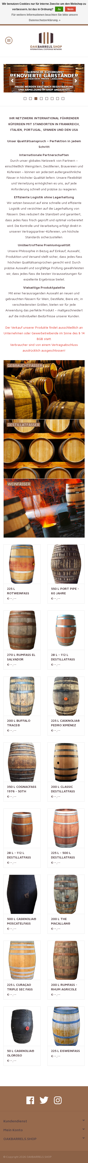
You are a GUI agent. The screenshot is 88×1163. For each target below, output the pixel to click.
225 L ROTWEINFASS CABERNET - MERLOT (18, 591)
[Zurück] (12, 80)
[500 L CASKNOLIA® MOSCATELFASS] (22, 894)
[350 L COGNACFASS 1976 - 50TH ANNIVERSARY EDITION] (22, 762)
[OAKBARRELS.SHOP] (53, 40)
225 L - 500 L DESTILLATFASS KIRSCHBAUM (63, 855)
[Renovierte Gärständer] (44, 78)
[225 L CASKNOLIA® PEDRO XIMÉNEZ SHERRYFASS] (66, 696)
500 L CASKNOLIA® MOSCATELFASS (21, 921)
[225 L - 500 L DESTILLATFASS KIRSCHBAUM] (66, 828)
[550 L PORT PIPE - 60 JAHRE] (66, 564)
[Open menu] (9, 40)
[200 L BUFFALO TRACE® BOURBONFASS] (22, 696)
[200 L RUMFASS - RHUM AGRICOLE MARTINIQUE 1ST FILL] (66, 960)
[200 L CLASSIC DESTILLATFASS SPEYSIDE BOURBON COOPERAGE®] (66, 762)
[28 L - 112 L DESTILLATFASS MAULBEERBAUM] (22, 828)
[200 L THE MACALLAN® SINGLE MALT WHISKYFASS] (66, 894)
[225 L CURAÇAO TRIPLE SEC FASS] (22, 960)
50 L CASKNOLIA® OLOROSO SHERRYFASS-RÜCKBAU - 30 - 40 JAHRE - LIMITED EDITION (21, 1053)
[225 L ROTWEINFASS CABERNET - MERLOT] (22, 564)
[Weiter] (76, 80)
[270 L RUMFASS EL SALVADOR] (22, 630)
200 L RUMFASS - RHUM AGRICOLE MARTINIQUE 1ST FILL (64, 987)
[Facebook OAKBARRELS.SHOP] (30, 1100)
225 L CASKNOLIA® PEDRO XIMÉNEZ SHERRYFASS (65, 723)
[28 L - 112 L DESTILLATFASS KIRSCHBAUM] (66, 630)
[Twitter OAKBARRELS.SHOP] (44, 1100)
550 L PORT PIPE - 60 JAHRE (65, 591)
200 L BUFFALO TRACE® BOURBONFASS (18, 723)
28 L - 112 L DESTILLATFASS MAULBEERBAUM (20, 855)
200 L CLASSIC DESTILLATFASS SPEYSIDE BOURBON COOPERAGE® (63, 789)
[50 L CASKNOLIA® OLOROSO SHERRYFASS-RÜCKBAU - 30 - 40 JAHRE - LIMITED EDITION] (22, 1026)
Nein (70, 9)
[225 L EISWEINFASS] (66, 1026)
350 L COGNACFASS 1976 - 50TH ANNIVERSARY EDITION (21, 789)
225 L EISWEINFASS (65, 1051)
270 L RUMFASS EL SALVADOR (21, 657)
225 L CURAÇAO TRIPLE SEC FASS (20, 987)
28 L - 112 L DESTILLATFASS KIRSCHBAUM (63, 657)
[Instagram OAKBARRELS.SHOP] (58, 1100)
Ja (59, 9)
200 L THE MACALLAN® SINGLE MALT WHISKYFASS (61, 921)
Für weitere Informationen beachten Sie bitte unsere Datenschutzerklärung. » (45, 17)
